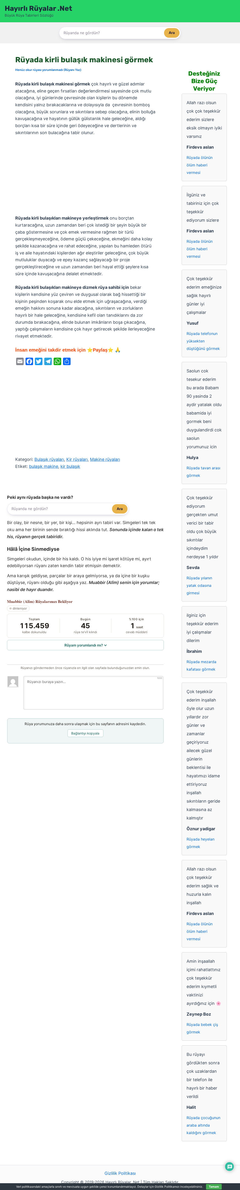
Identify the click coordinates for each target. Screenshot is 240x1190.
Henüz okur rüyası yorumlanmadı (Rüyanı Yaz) (48, 70)
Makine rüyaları (105, 459)
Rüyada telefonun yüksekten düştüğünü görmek (203, 341)
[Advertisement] (85, 175)
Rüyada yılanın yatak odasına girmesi (199, 585)
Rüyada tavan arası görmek (203, 472)
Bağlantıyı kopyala (85, 733)
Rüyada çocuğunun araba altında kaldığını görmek (203, 1125)
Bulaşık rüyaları (49, 459)
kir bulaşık (70, 466)
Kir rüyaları (77, 459)
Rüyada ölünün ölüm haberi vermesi (200, 165)
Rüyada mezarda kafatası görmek (201, 665)
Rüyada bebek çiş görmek (202, 1028)
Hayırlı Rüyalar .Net (38, 8)
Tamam (214, 1186)
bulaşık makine (43, 466)
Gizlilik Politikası (120, 1173)
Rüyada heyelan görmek (200, 843)
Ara (172, 32)
